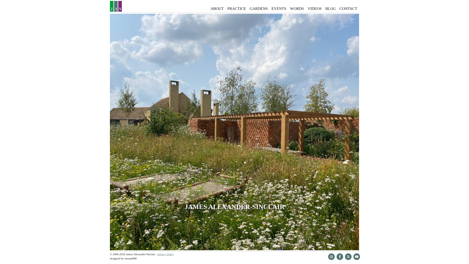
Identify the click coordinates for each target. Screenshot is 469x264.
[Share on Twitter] (348, 256)
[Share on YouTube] (356, 256)
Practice (236, 9)
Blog (330, 9)
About (217, 9)
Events (279, 9)
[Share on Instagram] (331, 256)
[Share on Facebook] (340, 256)
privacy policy (165, 254)
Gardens (259, 9)
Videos (315, 9)
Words (297, 9)
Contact (348, 9)
